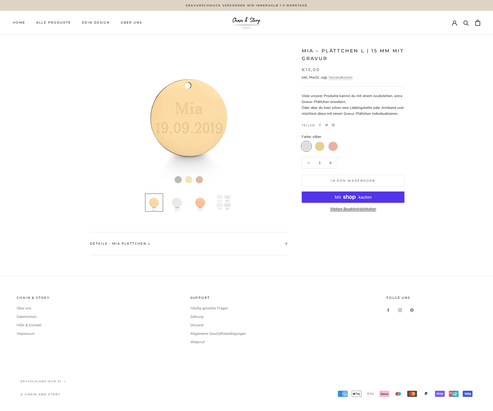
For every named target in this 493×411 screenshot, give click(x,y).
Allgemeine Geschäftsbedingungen (218, 333)
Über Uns (131, 23)
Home (19, 23)
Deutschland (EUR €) (41, 381)
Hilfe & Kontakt (29, 325)
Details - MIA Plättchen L (120, 243)
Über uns (24, 308)
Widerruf (197, 342)
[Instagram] (400, 310)
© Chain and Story (40, 394)
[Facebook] (319, 125)
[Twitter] (326, 125)
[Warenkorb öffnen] (477, 23)
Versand (196, 325)
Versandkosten (341, 77)
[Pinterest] (333, 125)
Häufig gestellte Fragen (209, 308)
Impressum (26, 333)
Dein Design (96, 23)
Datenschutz (26, 316)
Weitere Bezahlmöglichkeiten (353, 208)
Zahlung (196, 316)
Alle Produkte (53, 23)
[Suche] (466, 22)
